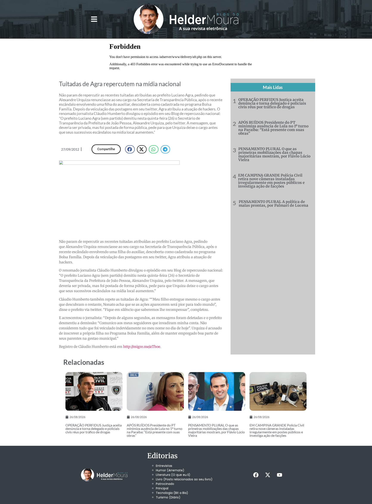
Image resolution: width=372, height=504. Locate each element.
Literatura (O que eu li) (173, 475)
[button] (94, 19)
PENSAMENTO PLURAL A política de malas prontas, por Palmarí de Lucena (273, 203)
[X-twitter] (267, 474)
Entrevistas (164, 466)
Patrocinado (165, 484)
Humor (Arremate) (170, 470)
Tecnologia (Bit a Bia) (172, 493)
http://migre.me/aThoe (141, 346)
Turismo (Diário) (168, 497)
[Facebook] (255, 474)
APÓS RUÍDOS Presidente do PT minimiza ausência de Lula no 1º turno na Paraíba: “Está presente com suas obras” (273, 128)
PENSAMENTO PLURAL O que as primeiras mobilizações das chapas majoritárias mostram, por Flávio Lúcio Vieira (274, 154)
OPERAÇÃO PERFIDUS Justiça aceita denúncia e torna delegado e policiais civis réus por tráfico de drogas (272, 103)
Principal (162, 488)
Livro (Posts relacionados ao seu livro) (184, 479)
